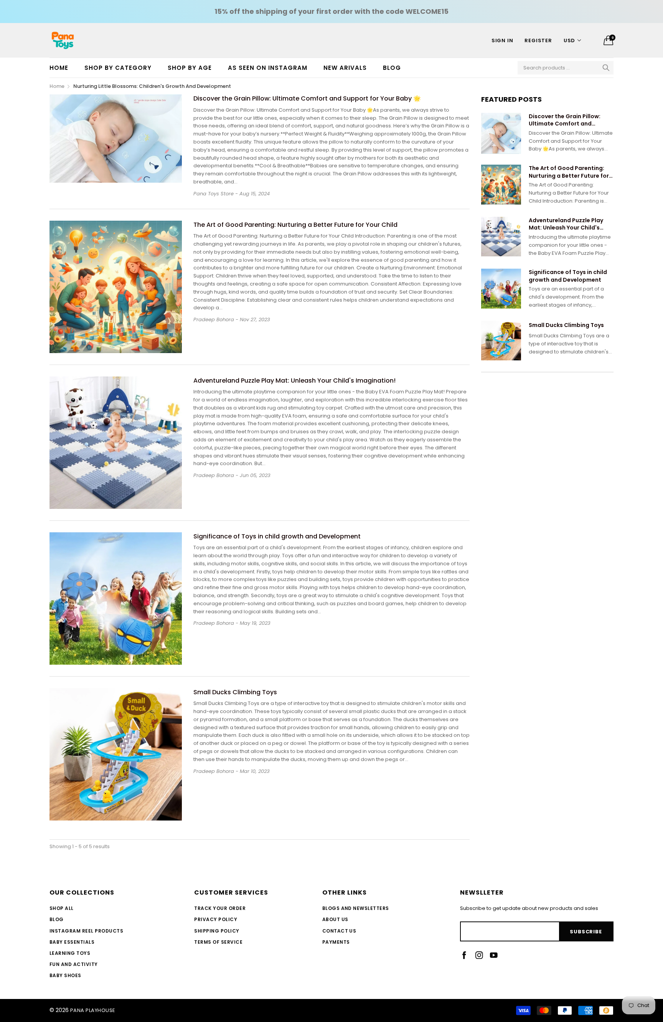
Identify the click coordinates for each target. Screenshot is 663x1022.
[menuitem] (62, 67)
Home (58, 68)
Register (538, 40)
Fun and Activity (73, 964)
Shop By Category (118, 68)
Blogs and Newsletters (355, 908)
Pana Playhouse (92, 1010)
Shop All (61, 908)
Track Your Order (220, 908)
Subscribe (586, 931)
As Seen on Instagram (267, 68)
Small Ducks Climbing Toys (235, 692)
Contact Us (339, 931)
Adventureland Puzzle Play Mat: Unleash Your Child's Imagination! (294, 380)
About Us (335, 919)
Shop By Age (190, 68)
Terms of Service (218, 942)
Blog (392, 68)
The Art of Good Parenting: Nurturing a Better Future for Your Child (295, 224)
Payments (336, 942)
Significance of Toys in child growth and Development (277, 536)
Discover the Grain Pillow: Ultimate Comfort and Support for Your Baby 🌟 (307, 98)
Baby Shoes (65, 975)
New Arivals (345, 68)
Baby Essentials (71, 942)
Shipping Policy (216, 931)
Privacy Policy (215, 919)
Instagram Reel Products (86, 931)
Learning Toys (69, 953)
